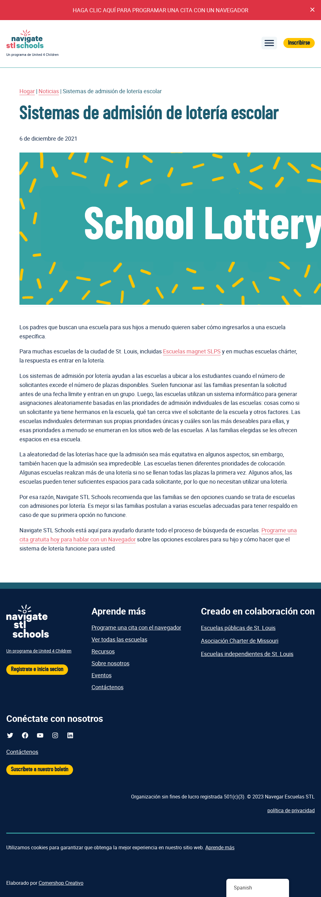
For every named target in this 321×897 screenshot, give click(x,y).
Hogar (27, 91)
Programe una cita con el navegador (136, 627)
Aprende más (219, 847)
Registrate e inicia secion (37, 669)
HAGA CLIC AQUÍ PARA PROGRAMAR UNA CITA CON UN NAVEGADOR (160, 10)
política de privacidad (291, 810)
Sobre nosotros (110, 663)
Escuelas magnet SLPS (192, 351)
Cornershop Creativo (61, 882)
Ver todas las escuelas (119, 639)
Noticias (49, 91)
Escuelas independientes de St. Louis (247, 654)
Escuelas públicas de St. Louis (238, 627)
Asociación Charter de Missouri (239, 640)
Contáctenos (108, 687)
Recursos (103, 651)
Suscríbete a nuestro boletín (39, 769)
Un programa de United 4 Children (32, 54)
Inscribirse (299, 43)
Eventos (102, 675)
